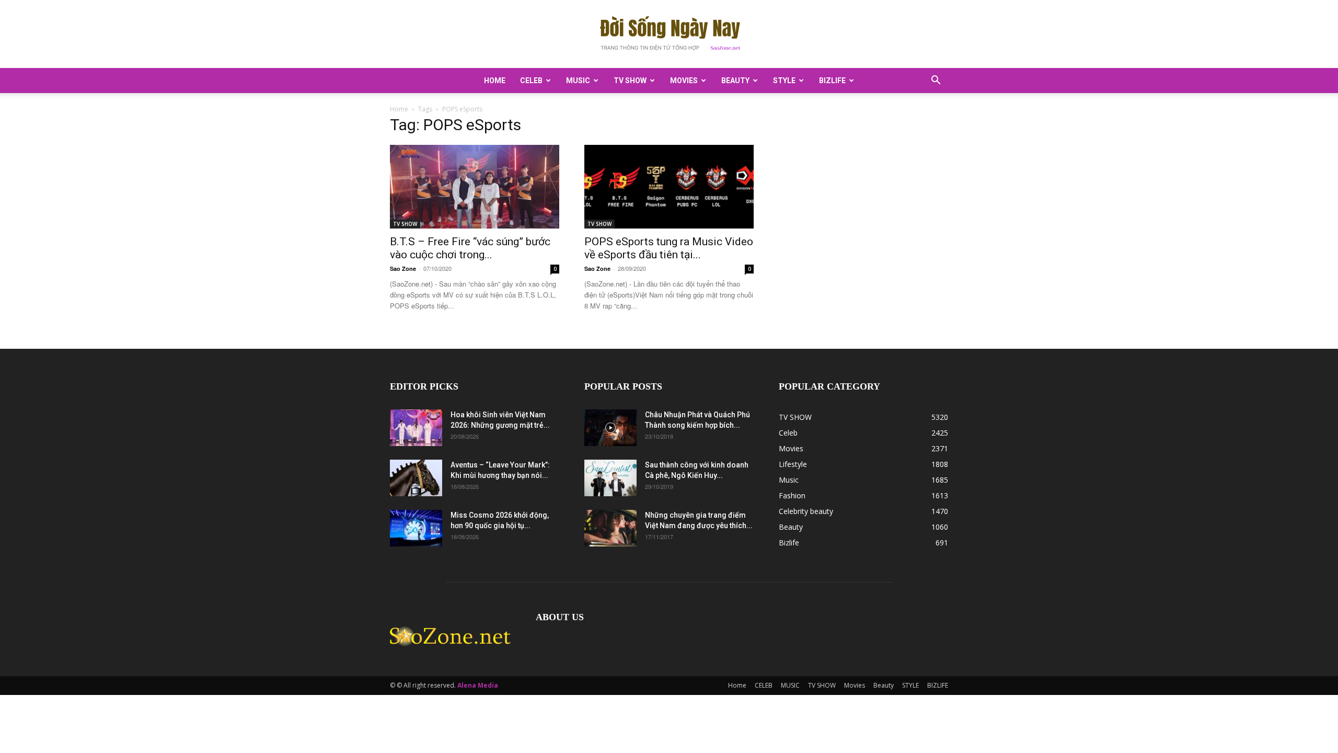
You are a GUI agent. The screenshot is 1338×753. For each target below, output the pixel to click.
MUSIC (578, 80)
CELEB (531, 80)
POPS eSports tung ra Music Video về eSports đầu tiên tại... (668, 248)
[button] (935, 81)
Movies (684, 80)
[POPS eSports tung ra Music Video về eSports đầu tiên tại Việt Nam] (669, 187)
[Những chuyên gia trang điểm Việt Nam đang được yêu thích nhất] (610, 528)
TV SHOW (630, 80)
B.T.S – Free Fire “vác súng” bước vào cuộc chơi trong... (470, 248)
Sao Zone (403, 268)
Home (494, 80)
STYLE (784, 80)
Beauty (735, 80)
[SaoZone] (669, 34)
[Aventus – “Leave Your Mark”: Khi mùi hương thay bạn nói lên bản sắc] (416, 478)
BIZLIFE (832, 80)
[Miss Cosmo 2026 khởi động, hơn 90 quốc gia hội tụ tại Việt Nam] (416, 528)
